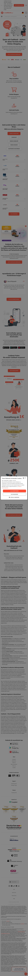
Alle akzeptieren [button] (14, 491)
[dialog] (14, 488)
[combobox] (23, 478)
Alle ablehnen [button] (14, 494)
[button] (14, 497)
